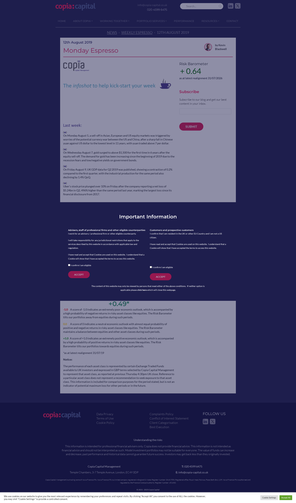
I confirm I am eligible (80, 265)
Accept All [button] (285, 497)
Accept (79, 274)
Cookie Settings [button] (269, 497)
